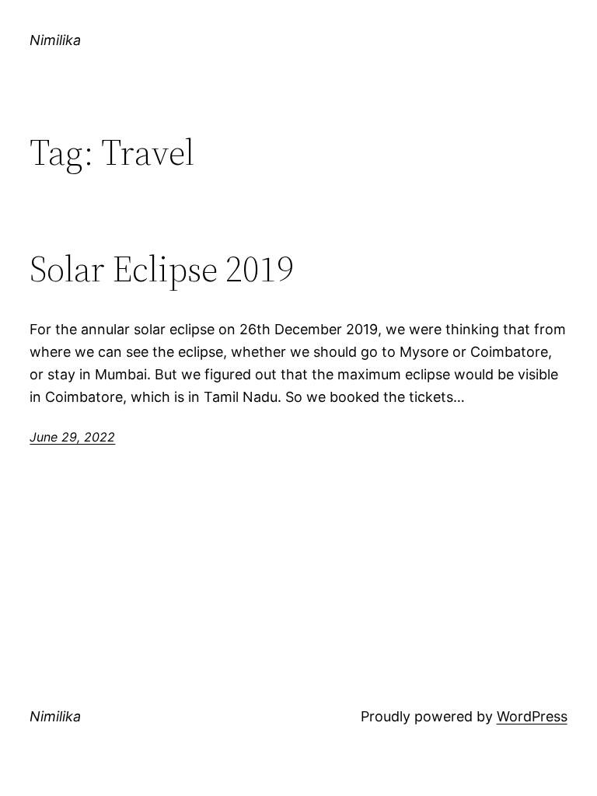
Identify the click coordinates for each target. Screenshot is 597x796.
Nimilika (55, 40)
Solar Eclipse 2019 (162, 268)
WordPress (532, 716)
